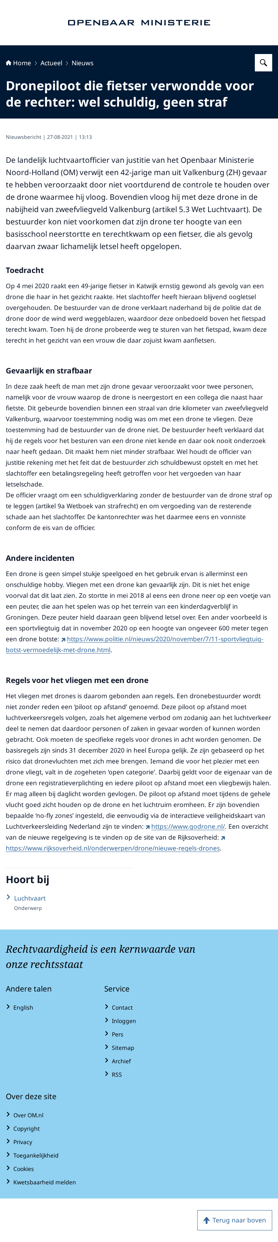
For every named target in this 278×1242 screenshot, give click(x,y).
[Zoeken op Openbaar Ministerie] (263, 62)
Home (22, 62)
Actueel (51, 62)
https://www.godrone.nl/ (188, 826)
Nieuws (82, 62)
